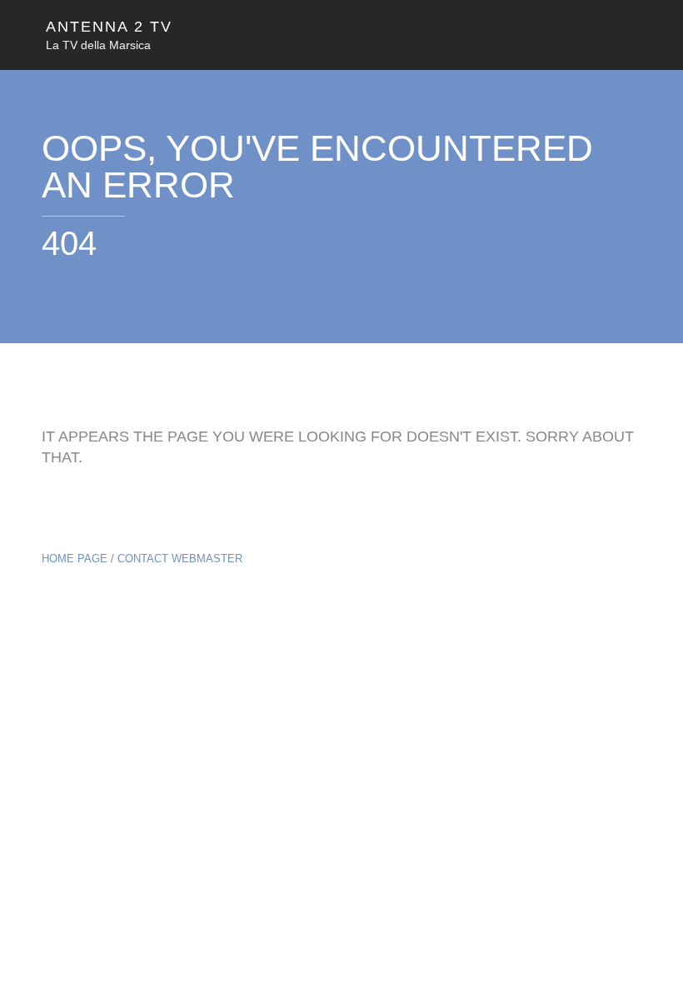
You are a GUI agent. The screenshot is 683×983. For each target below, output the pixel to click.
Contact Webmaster (179, 558)
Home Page (74, 558)
